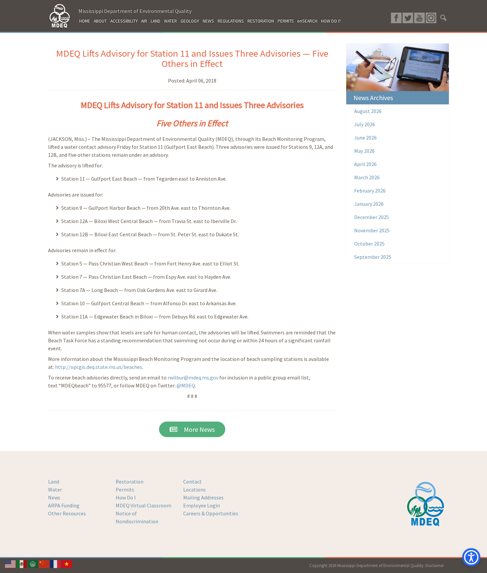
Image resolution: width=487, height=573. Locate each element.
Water (55, 489)
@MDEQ (186, 385)
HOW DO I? (331, 21)
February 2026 (370, 190)
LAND (155, 21)
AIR (144, 21)
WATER (170, 21)
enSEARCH (307, 21)
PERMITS (286, 21)
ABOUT (100, 21)
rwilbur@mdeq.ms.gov (193, 377)
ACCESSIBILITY (124, 21)
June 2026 (365, 137)
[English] (10, 563)
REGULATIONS (231, 21)
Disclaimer (434, 565)
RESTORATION (260, 21)
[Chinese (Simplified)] (44, 563)
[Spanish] (21, 563)
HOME (84, 21)
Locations (194, 489)
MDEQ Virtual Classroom (143, 505)
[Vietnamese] (67, 563)
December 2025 (371, 217)
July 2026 (364, 124)
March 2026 (367, 177)
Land (53, 481)
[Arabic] (33, 563)
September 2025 (372, 257)
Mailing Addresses (203, 497)
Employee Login (201, 505)
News (54, 497)
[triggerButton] (471, 557)
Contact (192, 481)
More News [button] (196, 429)
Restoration (129, 481)
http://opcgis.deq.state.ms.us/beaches (98, 367)
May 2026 (364, 150)
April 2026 (365, 164)
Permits (125, 489)
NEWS (208, 21)
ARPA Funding (64, 505)
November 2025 (372, 230)
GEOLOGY (190, 21)
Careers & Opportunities (210, 513)
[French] (55, 563)
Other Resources (67, 513)
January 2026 (369, 204)
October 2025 (369, 243)
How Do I (126, 497)
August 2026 (368, 111)
